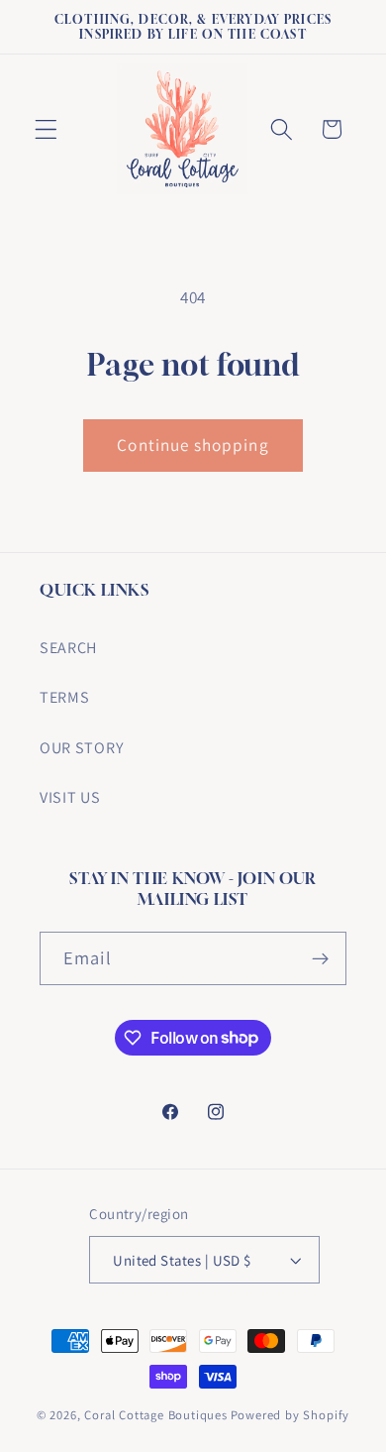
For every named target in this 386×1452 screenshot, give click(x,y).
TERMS (64, 697)
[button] (46, 129)
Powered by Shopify (290, 1414)
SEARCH (68, 647)
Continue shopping (193, 444)
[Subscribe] (320, 958)
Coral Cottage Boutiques (156, 1414)
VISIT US (70, 797)
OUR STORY (82, 747)
